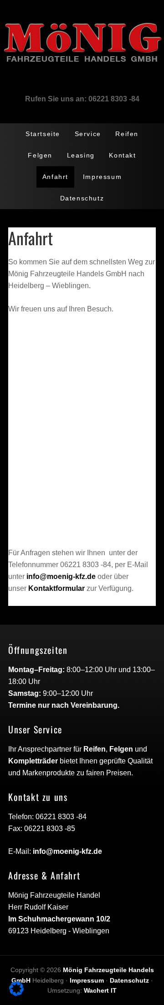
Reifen (94, 749)
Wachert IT (100, 990)
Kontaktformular (56, 588)
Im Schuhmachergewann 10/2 (59, 919)
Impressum (87, 980)
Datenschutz (129, 980)
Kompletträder (33, 761)
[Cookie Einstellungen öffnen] (16, 993)
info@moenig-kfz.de (61, 576)
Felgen (121, 749)
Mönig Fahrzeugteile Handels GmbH (82, 37)
